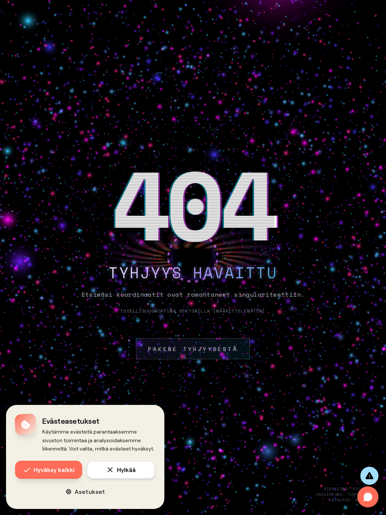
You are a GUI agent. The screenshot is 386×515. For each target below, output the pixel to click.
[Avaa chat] (367, 496)
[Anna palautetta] (369, 476)
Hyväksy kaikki (54, 469)
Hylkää (126, 469)
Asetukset (90, 491)
